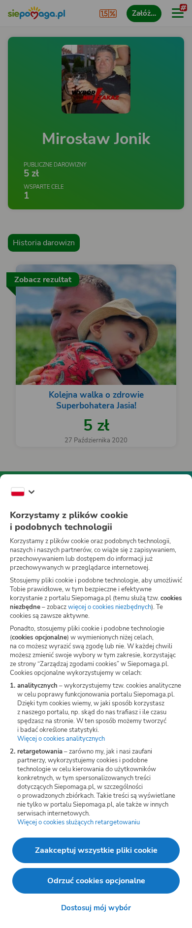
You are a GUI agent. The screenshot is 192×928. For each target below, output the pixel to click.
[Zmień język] (22, 492)
